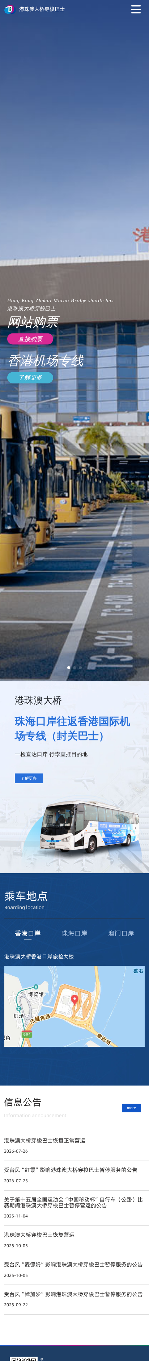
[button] (68, 667)
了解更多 (29, 778)
